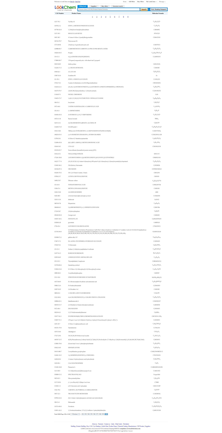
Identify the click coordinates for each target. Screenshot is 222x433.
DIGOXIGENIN (73, 308)
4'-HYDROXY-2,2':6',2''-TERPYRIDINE (79, 115)
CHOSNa (156, 180)
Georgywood (72, 215)
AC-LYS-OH (72, 72)
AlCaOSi (157, 33)
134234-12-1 (58, 87)
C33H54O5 (156, 241)
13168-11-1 (57, 386)
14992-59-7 (57, 180)
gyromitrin (71, 222)
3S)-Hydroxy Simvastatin (75, 165)
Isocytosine (71, 102)
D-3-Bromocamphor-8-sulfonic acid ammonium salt (82, 281)
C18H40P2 (157, 29)
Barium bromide (72, 119)
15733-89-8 (57, 45)
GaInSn (157, 237)
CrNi (156, 94)
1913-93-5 (57, 261)
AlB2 (156, 192)
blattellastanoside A (73, 301)
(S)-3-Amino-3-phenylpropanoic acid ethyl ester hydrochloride (85, 398)
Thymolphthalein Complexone (76, 261)
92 (82, 414)
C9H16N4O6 (156, 83)
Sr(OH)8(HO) (156, 277)
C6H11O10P (156, 386)
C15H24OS (156, 196)
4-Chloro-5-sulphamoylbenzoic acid (78, 324)
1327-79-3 (57, 22)
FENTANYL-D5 (73, 219)
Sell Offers (132, 1)
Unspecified (156, 374)
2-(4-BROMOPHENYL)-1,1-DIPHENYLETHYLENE (83, 207)
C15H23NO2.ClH (157, 134)
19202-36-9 (57, 347)
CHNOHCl (157, 398)
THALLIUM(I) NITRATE (75, 154)
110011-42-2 (58, 410)
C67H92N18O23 (157, 169)
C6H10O (156, 176)
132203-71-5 (58, 68)
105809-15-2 (58, 374)
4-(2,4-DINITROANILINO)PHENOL (79, 57)
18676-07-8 (57, 203)
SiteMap (73, 426)
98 (100, 414)
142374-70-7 (58, 91)
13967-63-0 (57, 75)
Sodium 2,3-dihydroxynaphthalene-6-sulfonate (81, 249)
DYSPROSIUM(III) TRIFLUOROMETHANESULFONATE (85, 316)
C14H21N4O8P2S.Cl (157, 351)
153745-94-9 (58, 231)
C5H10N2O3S (157, 146)
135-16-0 (56, 185)
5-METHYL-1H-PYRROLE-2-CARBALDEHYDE (82, 390)
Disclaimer (126, 424)
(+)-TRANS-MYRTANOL (75, 68)
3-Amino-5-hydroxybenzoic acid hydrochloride (81, 359)
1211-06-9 (57, 371)
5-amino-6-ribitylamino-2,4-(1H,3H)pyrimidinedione (82, 83)
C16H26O (157, 215)
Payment (100, 424)
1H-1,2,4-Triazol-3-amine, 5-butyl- (77, 173)
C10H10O (157, 188)
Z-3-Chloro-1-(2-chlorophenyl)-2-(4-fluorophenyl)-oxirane (84, 269)
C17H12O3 (156, 328)
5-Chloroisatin (72, 245)
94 (88, 414)
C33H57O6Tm (157, 131)
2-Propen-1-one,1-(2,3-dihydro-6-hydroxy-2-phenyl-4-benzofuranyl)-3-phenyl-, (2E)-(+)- (93, 320)
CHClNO (157, 138)
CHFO (156, 335)
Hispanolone (71, 203)
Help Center (118, 424)
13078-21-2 (57, 26)
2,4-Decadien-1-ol (73, 289)
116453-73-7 (58, 98)
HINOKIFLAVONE (74, 347)
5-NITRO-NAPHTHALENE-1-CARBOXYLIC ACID (83, 106)
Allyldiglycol (71, 331)
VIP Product (140, 426)
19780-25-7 (57, 176)
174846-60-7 (58, 60)
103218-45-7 (58, 150)
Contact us (107, 424)
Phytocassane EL (73, 41)
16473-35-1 (57, 123)
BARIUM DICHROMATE (75, 253)
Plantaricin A (71, 367)
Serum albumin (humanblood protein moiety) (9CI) (82, 150)
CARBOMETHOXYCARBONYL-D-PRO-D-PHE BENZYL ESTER (88, 49)
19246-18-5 (57, 146)
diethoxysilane (72, 64)
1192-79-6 (57, 390)
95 (91, 414)
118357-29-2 (58, 219)
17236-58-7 (57, 211)
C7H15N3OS (156, 355)
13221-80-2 (57, 297)
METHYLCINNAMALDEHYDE (77, 188)
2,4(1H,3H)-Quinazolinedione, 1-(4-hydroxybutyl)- (82, 91)
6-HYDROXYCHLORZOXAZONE (78, 226)
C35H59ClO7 (157, 301)
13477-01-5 (57, 253)
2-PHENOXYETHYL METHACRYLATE (80, 257)
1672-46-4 (57, 308)
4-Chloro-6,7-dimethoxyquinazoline (78, 138)
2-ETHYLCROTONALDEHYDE (77, 176)
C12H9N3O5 (156, 57)
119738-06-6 (58, 265)
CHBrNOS (156, 281)
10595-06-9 (57, 257)
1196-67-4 (57, 188)
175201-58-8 (58, 157)
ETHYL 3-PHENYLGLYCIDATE (78, 79)
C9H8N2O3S (156, 157)
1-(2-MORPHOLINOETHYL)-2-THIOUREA (81, 355)
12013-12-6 (57, 199)
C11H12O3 (156, 79)
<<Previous (74, 414)
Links (112, 424)
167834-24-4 (58, 398)
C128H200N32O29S (157, 367)
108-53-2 (56, 102)
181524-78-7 (58, 41)
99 (103, 414)
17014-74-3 (57, 83)
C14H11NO (156, 371)
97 (97, 414)
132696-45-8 (58, 142)
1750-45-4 (57, 226)
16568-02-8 (57, 222)
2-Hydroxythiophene (74, 211)
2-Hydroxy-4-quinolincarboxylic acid (78, 45)
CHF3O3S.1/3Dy (157, 316)
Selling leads (82, 6)
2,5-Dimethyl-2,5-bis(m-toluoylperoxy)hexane (81, 305)
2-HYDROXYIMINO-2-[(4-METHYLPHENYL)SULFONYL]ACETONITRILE (91, 157)
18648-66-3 (57, 207)
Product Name (113, 426)
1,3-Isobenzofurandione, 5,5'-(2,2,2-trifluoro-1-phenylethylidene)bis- (87, 410)
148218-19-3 (58, 134)
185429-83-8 (58, 215)
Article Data (105, 426)
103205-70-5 (58, 173)
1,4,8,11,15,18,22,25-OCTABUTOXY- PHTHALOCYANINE (85, 98)
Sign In (72, 1)
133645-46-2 (58, 165)
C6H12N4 (157, 173)
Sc (156, 75)
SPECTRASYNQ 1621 (74, 374)
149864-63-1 (58, 301)
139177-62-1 (58, 316)
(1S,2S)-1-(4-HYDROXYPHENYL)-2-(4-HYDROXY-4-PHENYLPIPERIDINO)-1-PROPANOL (96, 87)
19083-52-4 (57, 285)
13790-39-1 (57, 138)
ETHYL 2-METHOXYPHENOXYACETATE (81, 26)
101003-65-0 (58, 115)
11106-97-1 (57, 94)
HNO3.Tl (156, 154)
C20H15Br (157, 207)
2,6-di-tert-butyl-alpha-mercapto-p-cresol (79, 196)
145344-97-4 (58, 169)
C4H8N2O (157, 222)
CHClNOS (157, 324)
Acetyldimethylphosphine (75, 273)
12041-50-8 (57, 192)
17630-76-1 (57, 245)
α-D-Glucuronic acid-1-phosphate (77, 386)
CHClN (156, 293)
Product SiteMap (81, 426)
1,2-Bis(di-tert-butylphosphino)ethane (78, 29)
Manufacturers (132, 426)
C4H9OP (156, 273)
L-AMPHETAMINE (74, 110)
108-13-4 (56, 402)
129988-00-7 (58, 49)
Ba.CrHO (156, 253)
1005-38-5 (57, 37)
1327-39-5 (57, 33)
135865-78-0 (58, 343)
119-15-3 (56, 57)
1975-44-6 (57, 106)
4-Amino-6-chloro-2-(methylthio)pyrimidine (80, 37)
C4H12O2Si (156, 64)
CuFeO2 (156, 199)
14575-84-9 (57, 281)
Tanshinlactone (72, 328)
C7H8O (156, 382)
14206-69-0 (57, 359)
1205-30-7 (57, 324)
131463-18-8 (58, 367)
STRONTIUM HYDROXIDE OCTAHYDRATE (82, 277)
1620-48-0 (57, 196)
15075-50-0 (57, 331)
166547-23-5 (58, 339)
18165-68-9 (57, 64)
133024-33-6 (58, 269)
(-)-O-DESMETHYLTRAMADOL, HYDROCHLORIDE (84, 134)
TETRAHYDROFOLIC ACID (76, 185)
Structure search (118, 6)
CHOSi (157, 378)
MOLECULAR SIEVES (75, 33)
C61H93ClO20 (157, 231)
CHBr (156, 312)
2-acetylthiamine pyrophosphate (77, 351)
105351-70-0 (58, 328)
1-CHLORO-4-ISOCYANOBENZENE (79, 293)
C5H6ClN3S (156, 37)
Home (124, 1)
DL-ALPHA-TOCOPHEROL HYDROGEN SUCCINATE (84, 241)
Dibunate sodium (73, 180)
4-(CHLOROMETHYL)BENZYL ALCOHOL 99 (82, 123)
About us (94, 424)
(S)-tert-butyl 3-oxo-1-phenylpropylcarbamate (80, 343)
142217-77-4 (58, 161)
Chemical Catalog (122, 426)
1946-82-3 (57, 72)
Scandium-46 (72, 75)
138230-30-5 (58, 53)
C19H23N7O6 (157, 185)
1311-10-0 (57, 277)
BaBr (156, 118)
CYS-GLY (71, 146)
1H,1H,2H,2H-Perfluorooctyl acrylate (78, 336)
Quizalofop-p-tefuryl (74, 265)
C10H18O (157, 68)
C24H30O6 (156, 305)
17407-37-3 (57, 241)
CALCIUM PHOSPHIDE (75, 363)
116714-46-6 (58, 406)
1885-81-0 (57, 293)
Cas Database (97, 426)
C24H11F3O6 (157, 410)
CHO (157, 25)
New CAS (89, 426)
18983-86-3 (57, 273)
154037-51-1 (58, 320)
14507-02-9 (57, 289)
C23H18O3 (156, 320)
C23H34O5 (156, 308)
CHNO (156, 21)
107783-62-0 (58, 29)
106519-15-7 (58, 305)
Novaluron (71, 406)
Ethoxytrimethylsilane (74, 378)
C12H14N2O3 (157, 91)
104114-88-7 (58, 351)
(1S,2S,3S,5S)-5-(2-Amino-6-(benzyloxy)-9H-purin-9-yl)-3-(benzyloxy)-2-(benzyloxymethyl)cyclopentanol (98, 161)
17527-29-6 (57, 336)
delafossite (71, 199)
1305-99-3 (57, 363)
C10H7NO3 (156, 45)
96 (94, 414)
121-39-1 (56, 79)
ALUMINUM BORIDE (75, 192)
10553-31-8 (57, 119)
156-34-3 (56, 110)
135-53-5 (56, 249)
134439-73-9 (58, 127)
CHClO (156, 122)
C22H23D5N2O (156, 219)
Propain (70, 53)
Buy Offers (140, 1)
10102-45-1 (57, 154)
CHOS (156, 211)
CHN (156, 110)
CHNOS (156, 127)
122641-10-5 (58, 355)
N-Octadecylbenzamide (74, 285)
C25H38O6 (156, 165)
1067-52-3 (57, 394)
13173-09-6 (57, 382)
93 (85, 414)
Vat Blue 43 (71, 22)
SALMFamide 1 (72, 127)
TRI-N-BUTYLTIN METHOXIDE (78, 394)
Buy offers (105, 6)
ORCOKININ (72, 169)
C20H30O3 (156, 339)
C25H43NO (156, 285)
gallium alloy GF (72, 237)
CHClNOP (157, 52)
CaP (156, 363)
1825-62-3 (57, 378)
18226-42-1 (57, 312)
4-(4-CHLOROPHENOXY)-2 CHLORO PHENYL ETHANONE (86, 297)
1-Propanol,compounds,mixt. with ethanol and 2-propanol (84, 60)
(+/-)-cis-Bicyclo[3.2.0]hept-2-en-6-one (79, 382)
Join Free (77, 1)
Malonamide (71, 402)
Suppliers (94, 6)
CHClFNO (157, 406)
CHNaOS (157, 249)
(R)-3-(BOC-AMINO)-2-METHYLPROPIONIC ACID (83, 142)
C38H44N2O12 (156, 261)
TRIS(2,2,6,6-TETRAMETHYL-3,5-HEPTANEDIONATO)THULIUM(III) (89, 131)
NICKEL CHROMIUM (75, 94)
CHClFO (157, 269)
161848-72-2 (58, 237)
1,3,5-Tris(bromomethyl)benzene (77, 312)
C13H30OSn (156, 394)
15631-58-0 (57, 131)
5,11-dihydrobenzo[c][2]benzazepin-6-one (79, 371)
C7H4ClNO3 (156, 226)
